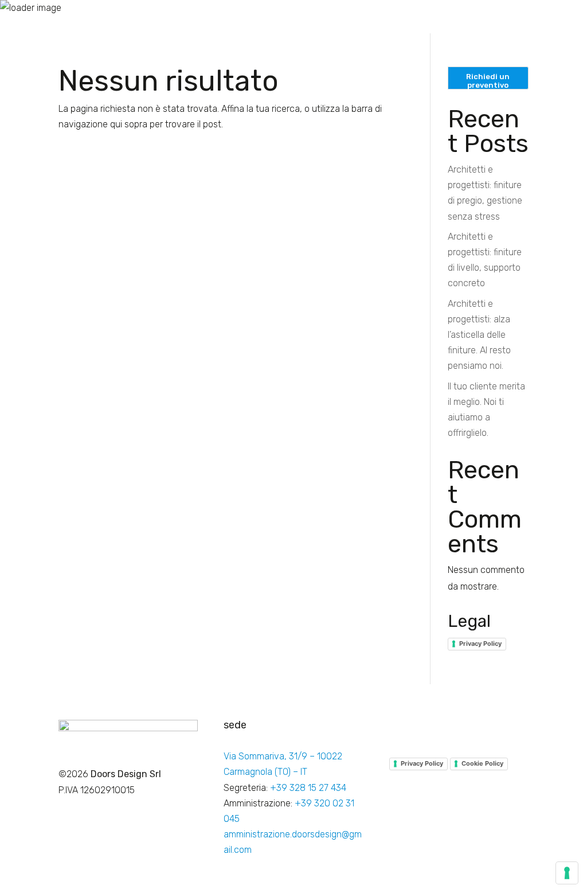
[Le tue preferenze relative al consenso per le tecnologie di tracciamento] (567, 873)
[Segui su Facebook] (398, 729)
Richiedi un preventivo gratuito (488, 80)
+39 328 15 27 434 (308, 787)
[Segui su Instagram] (421, 729)
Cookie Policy (482, 763)
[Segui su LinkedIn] (444, 729)
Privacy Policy (480, 643)
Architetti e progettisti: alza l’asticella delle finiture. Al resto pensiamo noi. (479, 335)
